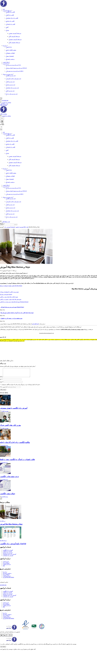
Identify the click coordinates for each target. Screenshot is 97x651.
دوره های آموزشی (7, 10)
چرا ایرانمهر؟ (9, 47)
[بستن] (4, 223)
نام (1, 379)
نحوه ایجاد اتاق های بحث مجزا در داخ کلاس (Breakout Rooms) (14, 301)
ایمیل (1, 381)
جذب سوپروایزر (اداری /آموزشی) (13, 78)
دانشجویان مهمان (10, 56)
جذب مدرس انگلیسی (11, 75)
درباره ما (5, 45)
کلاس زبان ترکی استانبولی (12, 18)
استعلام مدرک (6, 563)
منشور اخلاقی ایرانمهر (11, 50)
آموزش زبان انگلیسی (8, 550)
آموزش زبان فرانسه (7, 552)
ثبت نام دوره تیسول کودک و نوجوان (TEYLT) (16, 68)
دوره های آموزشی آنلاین (14, 36)
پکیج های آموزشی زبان (9, 227)
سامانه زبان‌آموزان (6, 116)
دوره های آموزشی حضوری (15, 33)
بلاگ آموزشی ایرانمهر (21, 227)
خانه (4, 9)
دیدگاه (1, 376)
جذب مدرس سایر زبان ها (12, 94)
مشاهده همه (3, 646)
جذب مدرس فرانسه (10, 84)
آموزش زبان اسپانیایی (8, 555)
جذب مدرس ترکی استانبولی (12, 87)
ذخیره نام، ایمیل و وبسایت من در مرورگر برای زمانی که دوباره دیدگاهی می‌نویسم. (21, 384)
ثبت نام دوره (6, 63)
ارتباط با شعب (6, 62)
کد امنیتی (3, 387)
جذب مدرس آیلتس (10, 90)
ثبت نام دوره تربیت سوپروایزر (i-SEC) (14, 71)
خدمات (7, 30)
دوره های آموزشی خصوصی (15, 39)
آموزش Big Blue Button (8, 577)
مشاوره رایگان (3, 105)
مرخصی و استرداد (7, 573)
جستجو (2, 224)
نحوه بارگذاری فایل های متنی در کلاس (9, 296)
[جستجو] (1, 98)
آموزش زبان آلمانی (7, 551)
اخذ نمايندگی (6, 561)
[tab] (48, 307)
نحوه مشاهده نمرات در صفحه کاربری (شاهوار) (11, 318)
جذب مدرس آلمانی (10, 81)
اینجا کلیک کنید (35, 323)
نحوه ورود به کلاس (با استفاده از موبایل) (9, 292)
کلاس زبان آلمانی (10, 15)
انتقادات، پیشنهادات (10, 53)
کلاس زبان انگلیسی (10, 12)
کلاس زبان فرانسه (10, 21)
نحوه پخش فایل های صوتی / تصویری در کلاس (10, 299)
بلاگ (4, 565)
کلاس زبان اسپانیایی (10, 24)
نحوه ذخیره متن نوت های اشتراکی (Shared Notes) (12, 307)
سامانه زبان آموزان (6, 102)
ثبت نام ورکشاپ (7, 564)
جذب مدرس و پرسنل (8, 74)
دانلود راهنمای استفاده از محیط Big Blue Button (11, 285)
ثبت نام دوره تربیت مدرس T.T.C (13, 65)
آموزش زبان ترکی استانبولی (9, 554)
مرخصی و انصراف (10, 59)
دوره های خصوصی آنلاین (14, 42)
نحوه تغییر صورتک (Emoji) (6, 294)
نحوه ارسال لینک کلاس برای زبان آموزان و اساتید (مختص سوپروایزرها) (17, 312)
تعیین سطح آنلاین (4, 103)
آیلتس (7, 27)
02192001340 (5, 100)
